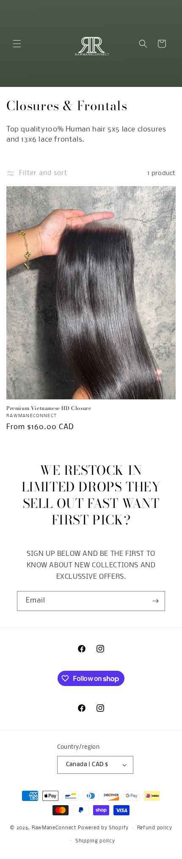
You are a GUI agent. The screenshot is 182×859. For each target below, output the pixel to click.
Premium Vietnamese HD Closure (48, 408)
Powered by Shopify (103, 828)
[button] (17, 43)
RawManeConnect (54, 828)
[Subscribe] (155, 601)
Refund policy (154, 828)
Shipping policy (95, 841)
